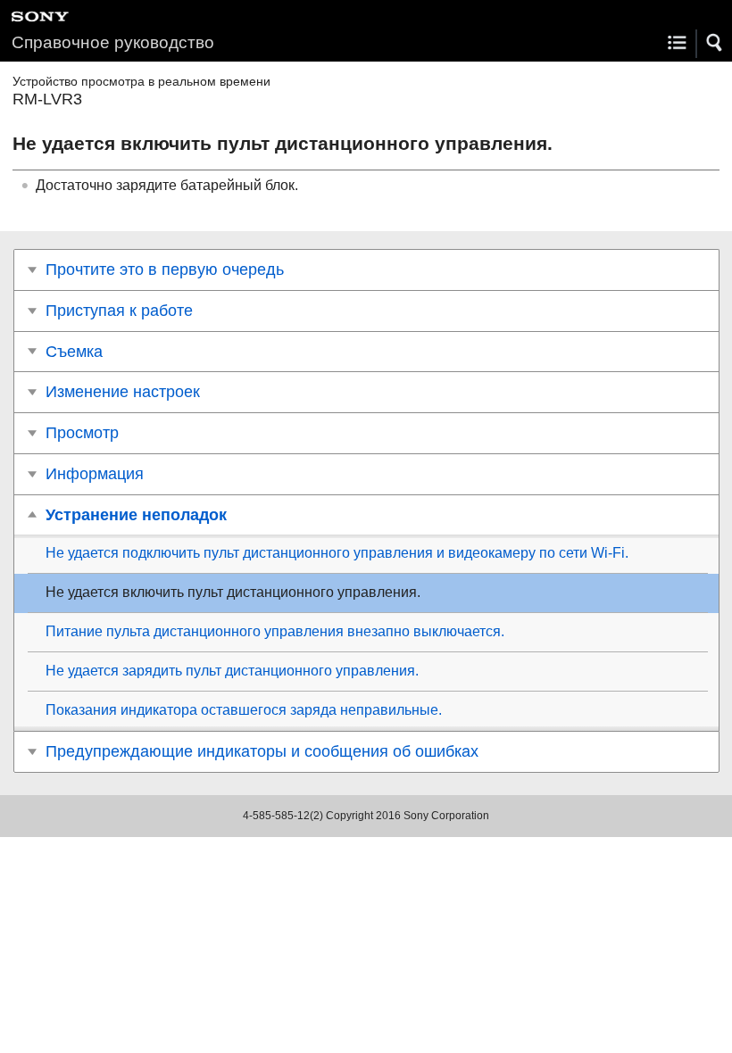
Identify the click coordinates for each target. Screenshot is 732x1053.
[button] (715, 42)
